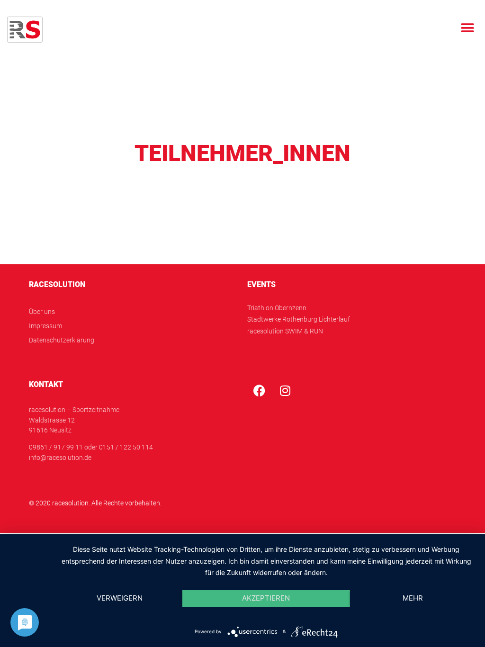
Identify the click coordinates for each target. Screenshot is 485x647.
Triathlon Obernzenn (276, 308)
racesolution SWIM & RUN (285, 331)
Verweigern (120, 597)
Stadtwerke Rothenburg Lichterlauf (298, 319)
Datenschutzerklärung (61, 340)
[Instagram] (285, 390)
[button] (467, 27)
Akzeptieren (266, 597)
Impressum (45, 326)
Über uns (42, 312)
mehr (413, 597)
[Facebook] (259, 390)
